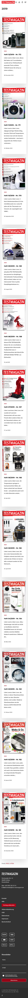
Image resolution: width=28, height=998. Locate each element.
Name (4, 959)
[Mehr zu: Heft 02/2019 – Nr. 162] (14, 752)
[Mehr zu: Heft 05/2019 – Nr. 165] (14, 541)
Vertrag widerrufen (9, 905)
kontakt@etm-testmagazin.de (15, 887)
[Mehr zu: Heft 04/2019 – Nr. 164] (14, 612)
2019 (5, 51)
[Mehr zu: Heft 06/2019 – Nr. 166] (14, 470)
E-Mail (4, 967)
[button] (25, 2)
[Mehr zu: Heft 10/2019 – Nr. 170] (14, 188)
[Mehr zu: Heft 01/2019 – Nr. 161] (14, 823)
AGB (3, 912)
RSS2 (7, 863)
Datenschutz (5, 915)
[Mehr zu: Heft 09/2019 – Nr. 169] (14, 260)
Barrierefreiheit (6, 922)
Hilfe (3, 901)
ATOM (12, 863)
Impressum (5, 918)
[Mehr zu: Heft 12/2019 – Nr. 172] (14, 47)
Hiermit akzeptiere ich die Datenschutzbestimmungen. (11, 975)
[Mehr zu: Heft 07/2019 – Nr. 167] (14, 401)
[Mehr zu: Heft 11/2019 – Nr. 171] (14, 119)
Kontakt (4, 898)
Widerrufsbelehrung (8, 909)
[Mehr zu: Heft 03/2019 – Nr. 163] (14, 683)
